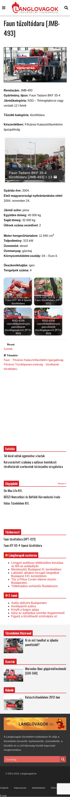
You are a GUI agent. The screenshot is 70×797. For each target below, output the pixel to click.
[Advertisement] (35, 408)
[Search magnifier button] (63, 759)
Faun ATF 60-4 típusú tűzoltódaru (23, 545)
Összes (61, 484)
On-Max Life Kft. (13, 490)
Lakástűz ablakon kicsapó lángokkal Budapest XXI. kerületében (35, 574)
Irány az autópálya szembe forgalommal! (38, 613)
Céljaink (4, 788)
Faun (7, 359)
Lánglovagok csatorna (23, 555)
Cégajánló (11, 483)
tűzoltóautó (52, 364)
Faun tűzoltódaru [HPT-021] (19, 539)
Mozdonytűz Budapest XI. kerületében (36, 569)
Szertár (8, 348)
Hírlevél (55, 788)
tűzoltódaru (10, 368)
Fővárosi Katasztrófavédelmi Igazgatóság (38, 359)
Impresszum (20, 788)
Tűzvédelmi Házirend (18, 633)
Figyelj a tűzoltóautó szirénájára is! (34, 616)
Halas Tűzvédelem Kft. (16, 503)
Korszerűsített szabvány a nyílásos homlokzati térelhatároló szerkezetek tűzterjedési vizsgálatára (33, 464)
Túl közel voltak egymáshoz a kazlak (24, 456)
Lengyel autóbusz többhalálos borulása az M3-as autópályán (37, 564)
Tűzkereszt (12, 532)
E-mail (3, 796)
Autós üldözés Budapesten (29, 603)
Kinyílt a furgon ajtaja (25, 609)
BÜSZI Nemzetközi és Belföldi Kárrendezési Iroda (32, 497)
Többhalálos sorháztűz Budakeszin (34, 586)
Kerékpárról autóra (23, 606)
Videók (10, 705)
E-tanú (13, 595)
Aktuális (11, 649)
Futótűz (10, 449)
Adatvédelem (38, 788)
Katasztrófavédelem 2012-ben (42, 697)
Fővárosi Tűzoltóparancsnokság (23, 364)
